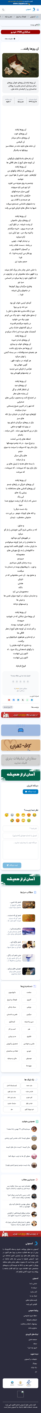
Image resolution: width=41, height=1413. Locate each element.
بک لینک (34, 1367)
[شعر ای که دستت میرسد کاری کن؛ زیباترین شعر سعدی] (20, 918)
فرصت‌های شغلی (31, 1300)
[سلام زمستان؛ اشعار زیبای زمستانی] (20, 931)
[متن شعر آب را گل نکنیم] (20, 958)
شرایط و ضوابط (32, 1320)
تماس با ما (33, 1283)
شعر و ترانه (8, 17)
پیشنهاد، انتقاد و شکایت (29, 1324)
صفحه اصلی (33, 1339)
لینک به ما (33, 1296)
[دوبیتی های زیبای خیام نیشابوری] (20, 971)
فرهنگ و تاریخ (21, 17)
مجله (35, 1344)
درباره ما (34, 1288)
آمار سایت (33, 1292)
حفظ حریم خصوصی (30, 1316)
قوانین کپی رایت (31, 1304)
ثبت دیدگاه (32, 791)
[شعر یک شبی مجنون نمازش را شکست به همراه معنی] (20, 904)
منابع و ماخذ (32, 1328)
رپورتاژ (35, 1363)
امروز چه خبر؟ (32, 1348)
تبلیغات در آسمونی (30, 1359)
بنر (36, 1371)
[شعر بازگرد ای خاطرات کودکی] (20, 944)
